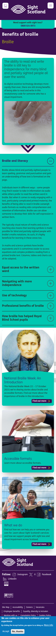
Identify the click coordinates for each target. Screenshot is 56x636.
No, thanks (17, 631)
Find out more (39, 401)
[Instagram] (14, 574)
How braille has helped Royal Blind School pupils (22, 318)
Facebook (46, 575)
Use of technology (14, 295)
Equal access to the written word (20, 269)
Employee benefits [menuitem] (12, 611)
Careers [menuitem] (29, 607)
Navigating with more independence (17, 283)
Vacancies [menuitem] (40, 607)
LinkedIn (12, 579)
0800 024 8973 (28, 26)
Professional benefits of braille (23, 306)
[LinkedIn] (4, 579)
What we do (13, 525)
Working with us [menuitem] (10, 616)
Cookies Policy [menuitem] (45, 616)
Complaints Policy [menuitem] (28, 616)
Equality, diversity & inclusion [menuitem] (35, 611)
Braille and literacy (15, 161)
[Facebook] (38, 574)
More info (48, 625)
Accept (5, 631)
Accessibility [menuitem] (18, 607)
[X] (31, 574)
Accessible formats (18, 459)
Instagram (22, 575)
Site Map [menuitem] (5, 607)
